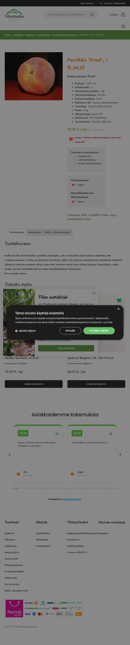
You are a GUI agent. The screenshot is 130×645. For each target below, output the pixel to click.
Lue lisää (107, 322)
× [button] (118, 309)
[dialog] (65, 322)
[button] (25, 330)
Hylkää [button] (70, 330)
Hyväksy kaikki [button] (99, 330)
